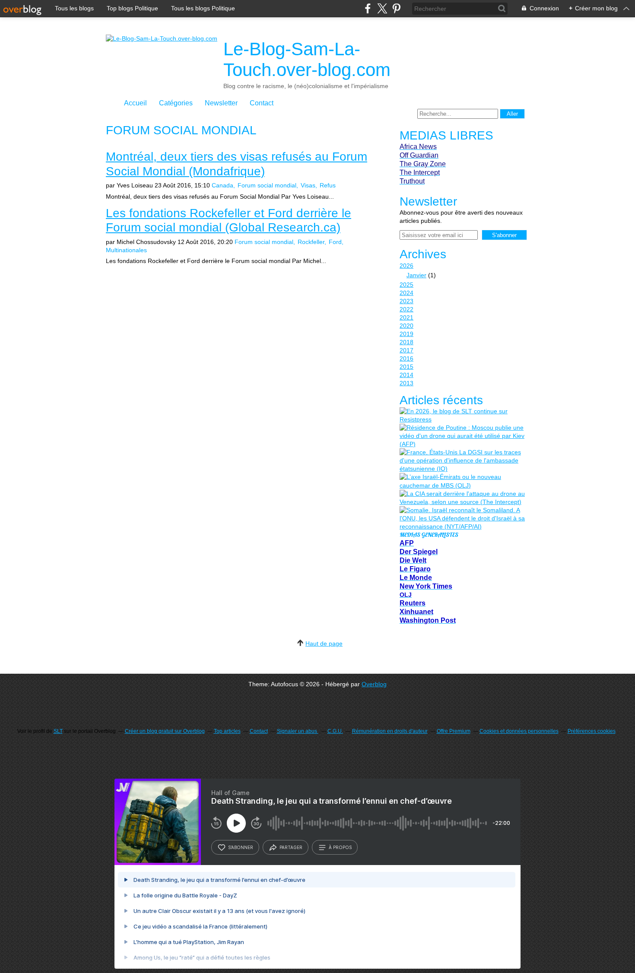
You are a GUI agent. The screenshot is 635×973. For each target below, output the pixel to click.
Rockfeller (311, 241)
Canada (222, 185)
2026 (406, 265)
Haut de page (324, 643)
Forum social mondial (267, 185)
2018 (406, 342)
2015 (406, 366)
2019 (406, 333)
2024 (406, 292)
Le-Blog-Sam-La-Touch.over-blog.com (307, 59)
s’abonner (240, 847)
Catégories (176, 103)
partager (290, 847)
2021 (406, 317)
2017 (406, 350)
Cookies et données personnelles (519, 731)
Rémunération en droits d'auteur (390, 731)
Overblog (374, 684)
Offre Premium (453, 731)
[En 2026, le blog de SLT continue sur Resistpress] (462, 415)
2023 (406, 301)
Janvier (416, 275)
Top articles (227, 731)
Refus (328, 185)
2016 (406, 358)
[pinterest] (396, 8)
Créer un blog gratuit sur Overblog (165, 731)
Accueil (135, 103)
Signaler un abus (297, 731)
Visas (308, 185)
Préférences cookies (592, 731)
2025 (406, 284)
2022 (406, 309)
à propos (340, 847)
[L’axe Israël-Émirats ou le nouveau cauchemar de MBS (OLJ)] (462, 481)
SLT (58, 731)
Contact (261, 103)
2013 (406, 383)
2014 (406, 374)
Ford (335, 241)
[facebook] (367, 8)
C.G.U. (335, 731)
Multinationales (126, 250)
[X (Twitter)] (382, 8)
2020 (406, 325)
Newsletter (221, 103)
